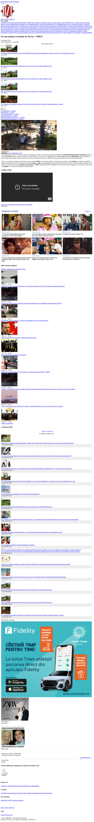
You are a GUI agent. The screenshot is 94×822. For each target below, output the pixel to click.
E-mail (20, 153)
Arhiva (7, 1)
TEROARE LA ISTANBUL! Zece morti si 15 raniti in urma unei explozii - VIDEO (25, 372)
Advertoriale (48, 793)
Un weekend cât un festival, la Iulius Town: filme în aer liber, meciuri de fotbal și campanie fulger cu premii (32, 104)
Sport (25, 793)
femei (22, 204)
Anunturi (16, 1)
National (29, 793)
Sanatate (42, 793)
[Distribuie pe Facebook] (1, 56)
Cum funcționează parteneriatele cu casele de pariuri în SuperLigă (38, 27)
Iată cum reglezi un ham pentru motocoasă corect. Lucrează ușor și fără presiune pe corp (26, 66)
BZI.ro (10, 800)
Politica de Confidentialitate (31, 786)
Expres (9, 793)
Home (2, 1)
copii (26, 204)
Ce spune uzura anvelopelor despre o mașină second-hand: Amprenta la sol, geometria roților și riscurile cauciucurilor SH (45, 23)
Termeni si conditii (6, 786)
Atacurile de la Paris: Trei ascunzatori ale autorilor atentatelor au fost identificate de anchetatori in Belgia (31, 303)
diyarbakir (11, 204)
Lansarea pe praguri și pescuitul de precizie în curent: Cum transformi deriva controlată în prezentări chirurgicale (33, 577)
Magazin (14, 793)
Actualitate (4, 793)
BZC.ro (7, 19)
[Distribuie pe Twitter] (3, 56)
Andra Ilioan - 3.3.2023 (7, 112)
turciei (3, 204)
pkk (16, 204)
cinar (6, 204)
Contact (11, 1)
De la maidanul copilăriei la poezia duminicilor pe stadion (17, 545)
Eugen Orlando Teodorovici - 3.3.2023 (12, 119)
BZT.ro (3, 19)
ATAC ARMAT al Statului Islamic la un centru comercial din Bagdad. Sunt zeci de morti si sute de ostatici (32, 406)
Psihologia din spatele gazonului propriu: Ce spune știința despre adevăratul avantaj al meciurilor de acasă (36, 31)
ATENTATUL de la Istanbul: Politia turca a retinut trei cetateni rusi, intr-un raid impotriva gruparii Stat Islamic (33, 286)
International (35, 793)
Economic (20, 793)
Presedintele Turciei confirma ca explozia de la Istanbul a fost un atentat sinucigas (24, 320)
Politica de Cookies (17, 786)
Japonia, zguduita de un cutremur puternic (13, 269)
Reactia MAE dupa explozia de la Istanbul (13, 355)
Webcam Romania (18, 800)
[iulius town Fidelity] (46, 696)
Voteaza (4, 775)
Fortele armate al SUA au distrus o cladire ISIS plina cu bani (18, 337)
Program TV (9, 815)
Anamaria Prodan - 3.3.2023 (9, 116)
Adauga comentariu (7, 423)
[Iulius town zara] (15, 720)
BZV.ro (12, 19)
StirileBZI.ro (4, 800)
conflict (30, 204)
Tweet (9, 153)
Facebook (14, 153)
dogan (19, 204)
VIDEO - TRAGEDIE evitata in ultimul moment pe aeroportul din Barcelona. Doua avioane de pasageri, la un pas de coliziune (38, 389)
